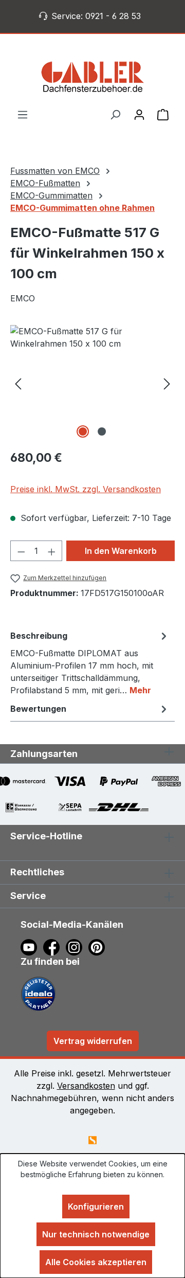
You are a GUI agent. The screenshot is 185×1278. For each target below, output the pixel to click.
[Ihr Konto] (139, 114)
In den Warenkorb (121, 551)
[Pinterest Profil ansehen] (98, 946)
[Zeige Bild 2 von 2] (102, 431)
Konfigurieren (96, 1206)
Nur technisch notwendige (96, 1234)
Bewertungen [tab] (38, 709)
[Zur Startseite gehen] (92, 77)
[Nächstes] (167, 383)
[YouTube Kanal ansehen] (32, 946)
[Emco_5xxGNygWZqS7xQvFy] (92, 383)
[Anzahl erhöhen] (52, 551)
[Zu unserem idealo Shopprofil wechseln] (39, 993)
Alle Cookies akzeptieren (95, 1262)
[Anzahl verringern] (21, 551)
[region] (92, 383)
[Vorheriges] (18, 383)
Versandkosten (86, 1086)
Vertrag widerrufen (92, 1041)
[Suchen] (115, 114)
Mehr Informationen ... (93, 1185)
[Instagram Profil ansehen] (77, 946)
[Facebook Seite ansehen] (54, 946)
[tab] (90, 662)
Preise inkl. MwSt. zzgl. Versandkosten (85, 489)
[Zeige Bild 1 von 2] (83, 431)
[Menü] (22, 114)
